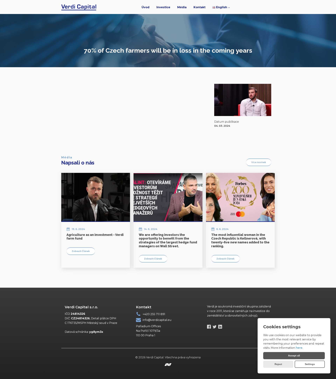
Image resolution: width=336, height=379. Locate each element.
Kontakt (199, 7)
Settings (310, 364)
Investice (163, 7)
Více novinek (258, 162)
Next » (70, 273)
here (299, 347)
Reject (278, 364)
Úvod (145, 7)
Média (182, 7)
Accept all (294, 355)
